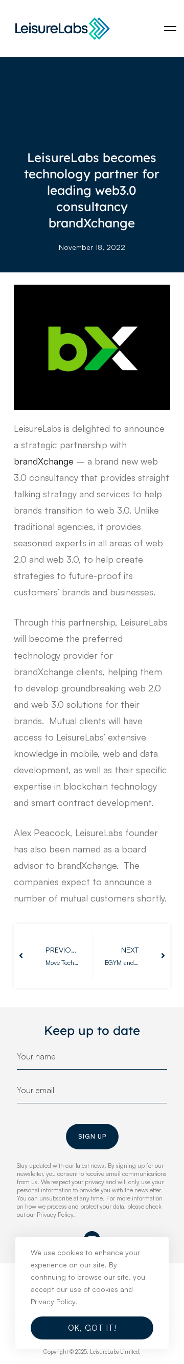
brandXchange (44, 461)
